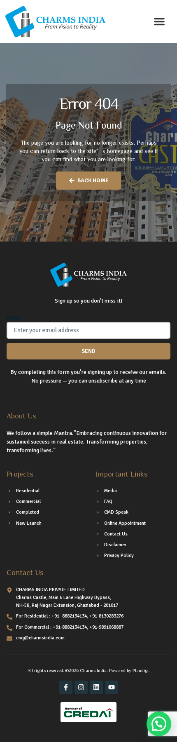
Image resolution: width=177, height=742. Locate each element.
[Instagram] (81, 687)
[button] (159, 21)
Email (14, 317)
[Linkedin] (96, 687)
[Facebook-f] (65, 687)
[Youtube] (111, 687)
